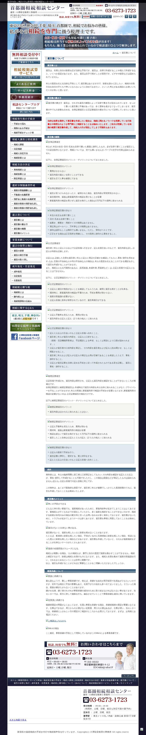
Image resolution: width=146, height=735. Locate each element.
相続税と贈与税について (62, 683)
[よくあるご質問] (26, 86)
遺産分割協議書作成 (110, 680)
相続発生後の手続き (53, 680)
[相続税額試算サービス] (26, 80)
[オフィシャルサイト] (26, 331)
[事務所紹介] (26, 99)
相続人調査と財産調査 (73, 680)
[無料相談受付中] (26, 65)
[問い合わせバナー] (90, 669)
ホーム (116, 53)
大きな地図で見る (18, 720)
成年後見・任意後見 (40, 683)
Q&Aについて (81, 683)
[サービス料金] (26, 93)
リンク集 (115, 683)
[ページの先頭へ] (130, 675)
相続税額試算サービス (99, 683)
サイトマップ (126, 683)
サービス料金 (36, 680)
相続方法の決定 (92, 680)
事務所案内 (23, 680)
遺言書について (127, 680)
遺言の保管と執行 (22, 683)
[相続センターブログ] (26, 114)
